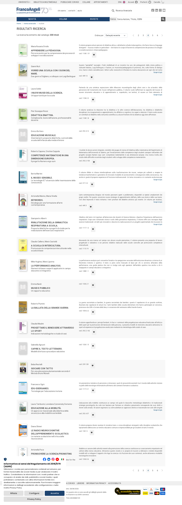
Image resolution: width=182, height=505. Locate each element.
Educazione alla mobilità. (46, 408)
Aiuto (80, 11)
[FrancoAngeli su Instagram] (160, 11)
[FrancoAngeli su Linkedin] (156, 11)
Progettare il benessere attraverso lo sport (52, 329)
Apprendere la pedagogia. (46, 50)
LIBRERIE (80, 483)
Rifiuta (13, 493)
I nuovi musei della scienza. (47, 93)
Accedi (131, 2)
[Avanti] (162, 35)
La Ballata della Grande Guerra (49, 308)
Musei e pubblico (40, 288)
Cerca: (113, 19)
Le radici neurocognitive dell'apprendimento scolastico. (50, 432)
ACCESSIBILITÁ (114, 483)
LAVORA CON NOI (67, 483)
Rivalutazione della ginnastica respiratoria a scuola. (49, 224)
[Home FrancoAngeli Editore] (34, 11)
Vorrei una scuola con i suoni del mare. (50, 72)
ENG (120, 2)
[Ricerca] (163, 19)
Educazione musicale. (43, 135)
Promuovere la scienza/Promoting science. (51, 455)
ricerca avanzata (30, 23)
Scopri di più (157, 72)
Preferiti (143, 2)
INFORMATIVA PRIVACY (96, 483)
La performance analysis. (46, 265)
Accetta (55, 493)
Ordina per (99, 35)
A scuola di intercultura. (46, 245)
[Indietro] (134, 35)
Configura (34, 493)
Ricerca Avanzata (124, 10)
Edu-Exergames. (40, 388)
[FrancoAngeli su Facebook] (152, 11)
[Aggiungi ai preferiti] (94, 55)
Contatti (71, 11)
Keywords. (37, 200)
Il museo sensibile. (41, 177)
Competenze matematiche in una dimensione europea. (50, 157)
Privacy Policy (34, 499)
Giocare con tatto (42, 368)
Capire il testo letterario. (46, 349)
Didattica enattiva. (42, 115)
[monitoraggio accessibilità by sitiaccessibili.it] (128, 489)
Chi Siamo (62, 11)
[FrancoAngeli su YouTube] (164, 11)
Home (19, 23)
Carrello (157, 2)
